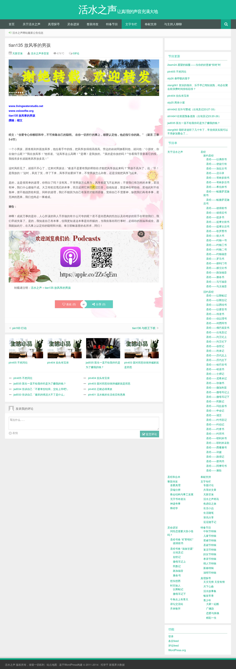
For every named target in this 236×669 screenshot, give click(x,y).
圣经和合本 (173, 477)
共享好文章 (209, 489)
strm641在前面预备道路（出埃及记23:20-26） (194, 116)
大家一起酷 (212, 604)
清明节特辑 (209, 572)
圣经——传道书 (215, 314)
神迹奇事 (175, 503)
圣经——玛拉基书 (216, 406)
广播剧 (210, 608)
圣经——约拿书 (215, 429)
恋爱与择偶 (212, 613)
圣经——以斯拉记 (216, 300)
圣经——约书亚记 (216, 420)
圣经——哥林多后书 (217, 182)
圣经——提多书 (215, 217)
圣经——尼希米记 (216, 378)
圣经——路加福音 (216, 272)
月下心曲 (208, 586)
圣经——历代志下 (216, 360)
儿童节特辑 (209, 536)
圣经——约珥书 (215, 433)
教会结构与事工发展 (181, 494)
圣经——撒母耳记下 (217, 396)
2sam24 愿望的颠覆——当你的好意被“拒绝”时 (194, 64)
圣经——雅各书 (215, 277)
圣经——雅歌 (214, 470)
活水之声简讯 (211, 499)
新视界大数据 (117, 664)
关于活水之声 (31, 24)
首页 (12, 24)
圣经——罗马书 (215, 258)
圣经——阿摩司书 (216, 466)
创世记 (177, 557)
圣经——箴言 (214, 415)
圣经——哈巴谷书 (216, 364)
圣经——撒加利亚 (216, 387)
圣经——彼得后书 (216, 212)
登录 (170, 636)
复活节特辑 (209, 549)
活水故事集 (209, 591)
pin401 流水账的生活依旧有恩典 (106, 394)
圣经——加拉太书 (216, 168)
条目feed (173, 641)
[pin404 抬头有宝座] (65, 348)
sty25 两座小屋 (176, 102)
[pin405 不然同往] (26, 348)
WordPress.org (177, 650)
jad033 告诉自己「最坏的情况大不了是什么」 (39, 394)
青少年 (207, 600)
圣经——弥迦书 (215, 383)
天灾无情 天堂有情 (214, 582)
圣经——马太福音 (216, 286)
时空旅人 (175, 585)
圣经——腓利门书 (216, 263)
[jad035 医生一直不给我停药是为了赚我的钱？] (103, 348)
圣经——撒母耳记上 (217, 392)
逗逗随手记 (209, 522)
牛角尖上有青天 (179, 599)
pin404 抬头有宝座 (99, 378)
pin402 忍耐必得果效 (100, 389)
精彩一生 (211, 617)
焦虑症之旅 (209, 503)
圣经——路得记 (215, 456)
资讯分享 (208, 517)
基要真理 (175, 485)
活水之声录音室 (40, 53)
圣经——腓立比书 (216, 268)
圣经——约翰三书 (216, 245)
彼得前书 (178, 543)
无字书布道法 (178, 499)
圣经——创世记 (215, 346)
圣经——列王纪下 (216, 341)
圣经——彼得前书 (216, 208)
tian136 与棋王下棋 (143, 328)
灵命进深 (73, 24)
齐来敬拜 (175, 608)
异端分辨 (175, 489)
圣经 (203, 152)
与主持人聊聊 (173, 24)
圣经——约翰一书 (216, 240)
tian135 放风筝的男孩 (30, 45)
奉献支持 (151, 24)
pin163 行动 (19, 328)
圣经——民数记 (215, 401)
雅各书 (177, 575)
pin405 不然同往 (22, 378)
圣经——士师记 (215, 373)
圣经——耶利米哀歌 (217, 443)
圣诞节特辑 (209, 545)
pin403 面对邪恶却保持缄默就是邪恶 (109, 383)
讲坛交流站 (176, 604)
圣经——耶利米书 (216, 438)
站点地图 (52, 664)
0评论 (76, 53)
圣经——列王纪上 (216, 337)
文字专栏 (131, 24)
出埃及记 (178, 552)
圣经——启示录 (215, 173)
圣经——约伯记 (215, 424)
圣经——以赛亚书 (216, 309)
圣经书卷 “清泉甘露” (181, 548)
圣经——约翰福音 (216, 254)
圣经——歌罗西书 (216, 231)
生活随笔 (208, 513)
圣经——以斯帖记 (216, 295)
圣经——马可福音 (216, 281)
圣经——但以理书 (216, 318)
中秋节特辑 (209, 531)
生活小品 (208, 508)
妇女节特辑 (209, 554)
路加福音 (178, 571)
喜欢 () (71, 304)
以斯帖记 (178, 589)
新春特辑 (208, 568)
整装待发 (92, 24)
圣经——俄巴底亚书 (217, 327)
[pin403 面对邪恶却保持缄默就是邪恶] (142, 348)
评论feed (173, 645)
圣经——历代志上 (216, 355)
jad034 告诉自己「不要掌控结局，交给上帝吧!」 (41, 389)
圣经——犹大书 (215, 235)
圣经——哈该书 (215, 369)
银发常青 (208, 595)
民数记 (177, 566)
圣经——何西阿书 (216, 323)
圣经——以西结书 (216, 304)
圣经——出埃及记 (216, 332)
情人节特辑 (209, 563)
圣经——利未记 (215, 350)
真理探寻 (54, 24)
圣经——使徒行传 (216, 164)
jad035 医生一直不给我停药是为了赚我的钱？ (39, 383)
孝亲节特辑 (209, 559)
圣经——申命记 (215, 410)
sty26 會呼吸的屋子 (178, 78)
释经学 (174, 508)
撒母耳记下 (179, 594)
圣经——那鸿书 (215, 461)
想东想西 (175, 581)
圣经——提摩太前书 (217, 222)
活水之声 (36, 287)
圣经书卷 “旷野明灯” (181, 539)
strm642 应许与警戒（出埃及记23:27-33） (192, 109)
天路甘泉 (17, 53)
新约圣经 (208, 155)
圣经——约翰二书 (216, 249)
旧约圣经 (208, 292)
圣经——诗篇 (214, 452)
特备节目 (112, 24)
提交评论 (151, 434)
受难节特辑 (209, 540)
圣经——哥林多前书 (217, 177)
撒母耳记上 (179, 561)
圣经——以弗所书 (216, 159)
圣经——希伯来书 (216, 187)
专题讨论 (208, 485)
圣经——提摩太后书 (217, 226)
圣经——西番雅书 (216, 447)
